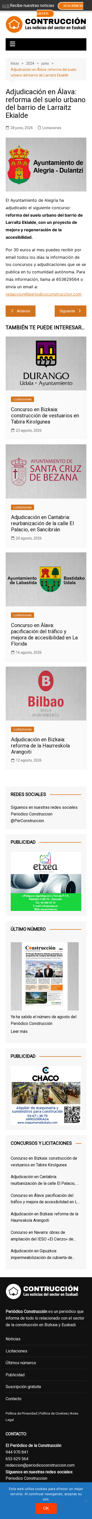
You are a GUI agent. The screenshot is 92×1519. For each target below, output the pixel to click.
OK (46, 1508)
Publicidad (15, 1374)
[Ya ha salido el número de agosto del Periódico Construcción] (45, 977)
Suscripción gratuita (23, 1386)
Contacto (13, 1398)
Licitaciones (51, 128)
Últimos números (21, 1362)
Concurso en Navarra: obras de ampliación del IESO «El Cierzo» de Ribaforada (42, 1236)
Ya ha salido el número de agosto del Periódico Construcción (43, 1020)
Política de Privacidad (21, 1413)
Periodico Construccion (31, 814)
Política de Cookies (53, 1413)
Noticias (13, 1339)
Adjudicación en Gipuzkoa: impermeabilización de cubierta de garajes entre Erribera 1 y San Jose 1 (43, 1254)
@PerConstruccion (27, 820)
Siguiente (67, 311)
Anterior (23, 311)
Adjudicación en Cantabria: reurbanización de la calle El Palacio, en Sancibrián (42, 523)
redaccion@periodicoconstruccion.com (44, 294)
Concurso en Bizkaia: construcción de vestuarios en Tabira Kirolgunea (45, 415)
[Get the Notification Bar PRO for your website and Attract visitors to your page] (6, 6)
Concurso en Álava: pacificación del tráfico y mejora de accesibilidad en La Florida (44, 634)
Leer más (19, 1031)
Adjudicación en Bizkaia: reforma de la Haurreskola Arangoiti (40, 745)
